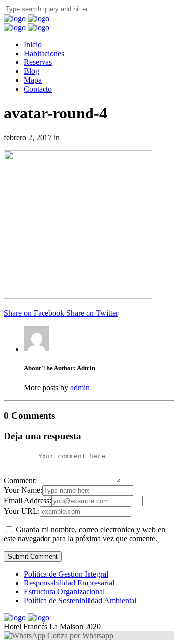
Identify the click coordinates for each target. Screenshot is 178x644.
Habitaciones (44, 53)
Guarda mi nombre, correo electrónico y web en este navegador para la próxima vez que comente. (84, 534)
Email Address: (27, 500)
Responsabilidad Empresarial (69, 583)
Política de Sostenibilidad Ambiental (80, 600)
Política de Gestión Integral (66, 574)
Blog (31, 71)
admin (79, 387)
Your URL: (22, 511)
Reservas (38, 62)
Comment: (20, 480)
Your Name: (23, 490)
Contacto (38, 89)
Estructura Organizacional (64, 591)
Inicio (33, 44)
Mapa (33, 80)
